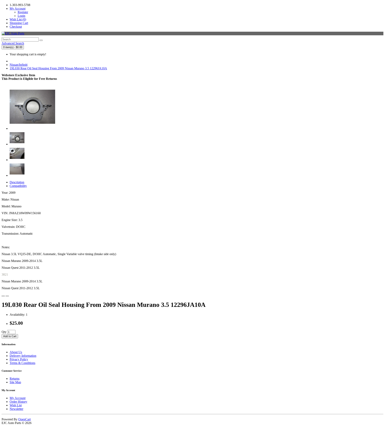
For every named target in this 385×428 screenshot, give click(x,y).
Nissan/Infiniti (18, 64)
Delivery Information (23, 355)
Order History (18, 401)
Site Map (15, 382)
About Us (16, 352)
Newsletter (16, 409)
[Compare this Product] (7, 296)
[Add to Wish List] (3, 296)
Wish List (16, 405)
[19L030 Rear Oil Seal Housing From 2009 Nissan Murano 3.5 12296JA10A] (32, 128)
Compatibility (18, 186)
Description (17, 182)
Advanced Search (13, 43)
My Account (17, 398)
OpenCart (24, 419)
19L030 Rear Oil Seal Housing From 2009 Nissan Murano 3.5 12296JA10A (58, 68)
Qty (4, 332)
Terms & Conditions (22, 363)
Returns (14, 378)
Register (23, 12)
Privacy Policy (19, 359)
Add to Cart (9, 336)
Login (21, 15)
